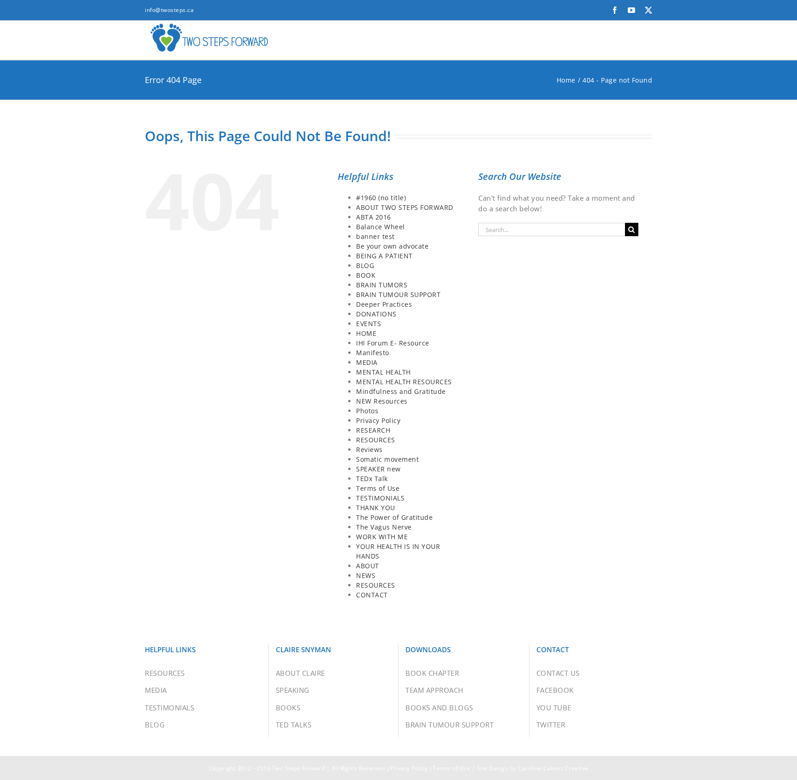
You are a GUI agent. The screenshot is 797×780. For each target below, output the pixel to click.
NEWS (365, 575)
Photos (367, 410)
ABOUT (367, 565)
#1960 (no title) (381, 197)
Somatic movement (387, 459)
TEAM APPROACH (434, 690)
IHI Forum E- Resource (392, 343)
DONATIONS (376, 314)
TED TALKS (294, 724)
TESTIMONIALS (380, 498)
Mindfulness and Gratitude (401, 391)
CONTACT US (558, 673)
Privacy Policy (378, 420)
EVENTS (368, 323)
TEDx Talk (372, 478)
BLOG (365, 265)
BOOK (365, 275)
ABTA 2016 (373, 217)
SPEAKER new (378, 468)
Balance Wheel (380, 226)
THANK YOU (375, 507)
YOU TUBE (553, 707)
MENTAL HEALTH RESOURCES (404, 381)
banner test (375, 236)
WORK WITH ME (382, 536)
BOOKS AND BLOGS (439, 707)
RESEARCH (373, 430)
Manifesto (372, 352)
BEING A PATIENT (384, 255)
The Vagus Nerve (384, 527)
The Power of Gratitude (394, 517)
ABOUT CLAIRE (300, 673)
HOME (366, 333)
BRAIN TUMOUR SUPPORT (398, 294)
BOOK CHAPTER (432, 673)
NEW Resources (382, 401)
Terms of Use (377, 488)
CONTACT (372, 594)
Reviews (369, 449)
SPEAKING (292, 690)
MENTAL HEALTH (383, 372)
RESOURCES (375, 439)
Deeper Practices (384, 304)
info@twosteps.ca (169, 10)
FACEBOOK (555, 690)
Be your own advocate (392, 246)
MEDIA (367, 362)
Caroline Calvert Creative (553, 768)
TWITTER (550, 724)
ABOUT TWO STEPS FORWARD (404, 207)
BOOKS (288, 707)
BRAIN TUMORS (381, 284)
